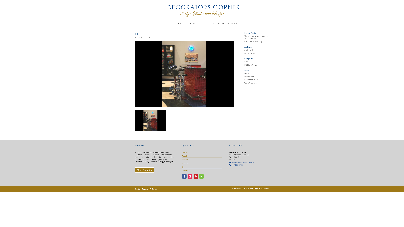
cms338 (139, 37)
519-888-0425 (237, 165)
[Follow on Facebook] (184, 176)
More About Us (144, 170)
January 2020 (249, 53)
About (181, 24)
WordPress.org (250, 83)
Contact (232, 24)
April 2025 (248, 50)
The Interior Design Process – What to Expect (256, 37)
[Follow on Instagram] (190, 176)
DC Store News (250, 65)
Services (193, 24)
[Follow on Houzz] (201, 176)
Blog (221, 24)
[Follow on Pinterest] (196, 176)
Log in (246, 73)
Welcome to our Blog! (253, 41)
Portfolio (208, 24)
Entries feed (249, 76)
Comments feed (251, 80)
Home (170, 24)
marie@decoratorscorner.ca (242, 162)
